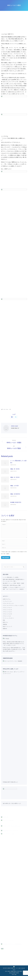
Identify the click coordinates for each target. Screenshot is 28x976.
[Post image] (5, 463)
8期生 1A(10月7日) (15, 494)
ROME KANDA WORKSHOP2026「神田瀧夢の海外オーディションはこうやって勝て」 (13, 580)
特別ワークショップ (7, 626)
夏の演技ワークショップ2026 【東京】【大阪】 (13, 583)
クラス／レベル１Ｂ (7, 609)
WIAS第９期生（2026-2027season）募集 (11, 585)
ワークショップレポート (8, 618)
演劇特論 (5, 624)
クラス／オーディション (8, 603)
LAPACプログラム (6, 599)
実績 (4, 620)
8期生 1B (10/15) (15, 469)
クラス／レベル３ (7, 616)
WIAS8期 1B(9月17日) (15, 502)
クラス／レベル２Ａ (7, 611)
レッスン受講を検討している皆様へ (18, 461)
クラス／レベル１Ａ (7, 607)
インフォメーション (7, 601)
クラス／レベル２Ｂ (7, 613)
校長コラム (5, 622)
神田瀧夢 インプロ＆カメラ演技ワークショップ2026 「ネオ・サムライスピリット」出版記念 (13, 588)
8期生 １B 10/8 (14, 485)
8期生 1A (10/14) (15, 477)
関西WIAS (5, 628)
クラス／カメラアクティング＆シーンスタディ (13, 605)
